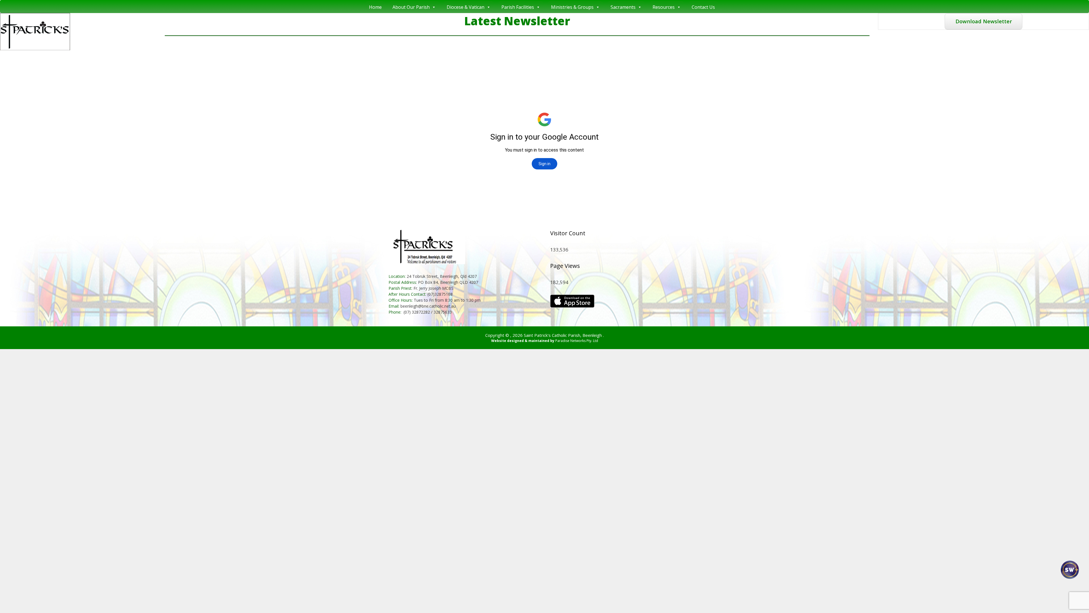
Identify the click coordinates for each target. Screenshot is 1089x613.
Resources (664, 7)
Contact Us (703, 7)
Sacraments (623, 7)
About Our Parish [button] (411, 7)
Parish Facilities (517, 7)
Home (375, 7)
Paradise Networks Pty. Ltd (576, 340)
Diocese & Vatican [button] (465, 7)
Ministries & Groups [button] (572, 7)
